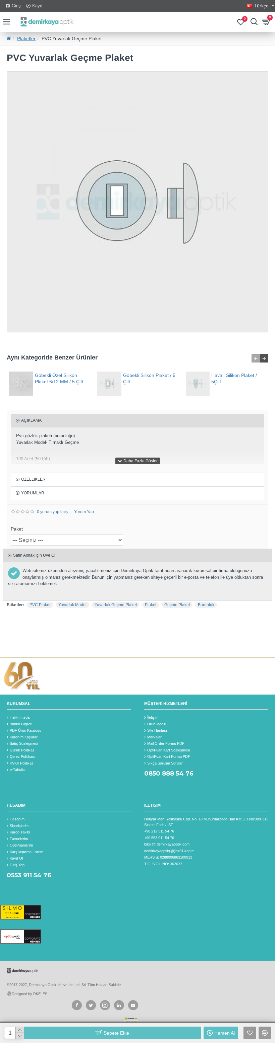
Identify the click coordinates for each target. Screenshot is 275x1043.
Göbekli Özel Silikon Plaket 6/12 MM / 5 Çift (59, 378)
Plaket (150, 605)
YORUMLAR (32, 493)
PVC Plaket (40, 605)
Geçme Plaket (177, 605)
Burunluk (206, 605)
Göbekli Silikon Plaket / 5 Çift (149, 378)
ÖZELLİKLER (33, 479)
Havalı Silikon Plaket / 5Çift (234, 378)
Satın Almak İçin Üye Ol (34, 555)
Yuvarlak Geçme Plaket (116, 605)
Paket (17, 529)
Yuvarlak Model (72, 605)
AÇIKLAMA (31, 420)
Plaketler (26, 38)
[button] (256, 358)
